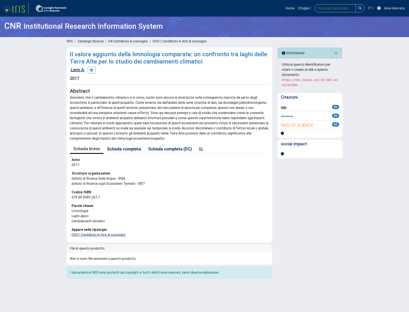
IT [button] (369, 8)
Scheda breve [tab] (86, 148)
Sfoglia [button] (303, 8)
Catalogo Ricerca (91, 41)
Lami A (77, 69)
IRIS (69, 41)
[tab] (201, 148)
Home (290, 8)
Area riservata (394, 8)
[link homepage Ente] (51, 8)
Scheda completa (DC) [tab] (170, 149)
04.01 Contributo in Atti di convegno (180, 41)
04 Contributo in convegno (128, 41)
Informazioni (294, 53)
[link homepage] (16, 8)
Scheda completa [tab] (124, 149)
